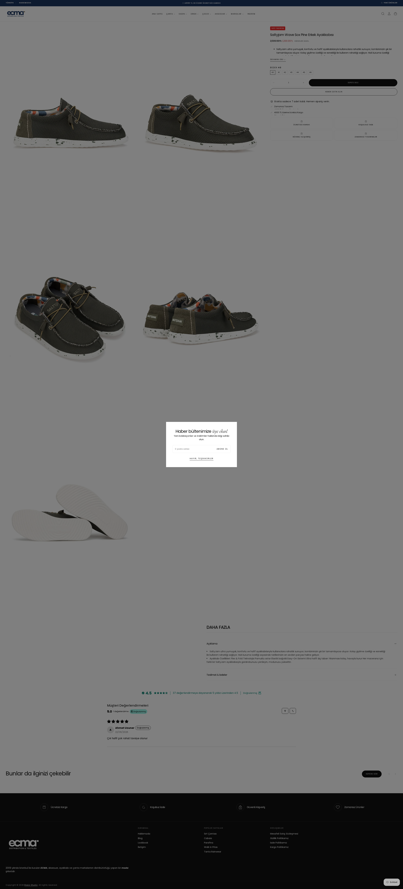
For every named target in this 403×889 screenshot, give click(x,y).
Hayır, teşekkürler (201, 458)
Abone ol (222, 449)
